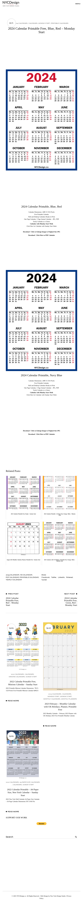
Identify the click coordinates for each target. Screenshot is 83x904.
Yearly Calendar (14, 580)
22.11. (11, 23)
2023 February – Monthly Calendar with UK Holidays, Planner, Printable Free (60, 707)
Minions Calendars (17, 677)
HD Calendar (26, 575)
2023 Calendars (54, 694)
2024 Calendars (21, 23)
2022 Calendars (17, 674)
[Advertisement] (41, 53)
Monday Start (44, 23)
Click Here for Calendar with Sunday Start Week (42, 226)
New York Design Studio (57, 896)
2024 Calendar (12, 575)
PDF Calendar (12, 577)
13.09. (11, 628)
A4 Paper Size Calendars (30, 782)
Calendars (33, 23)
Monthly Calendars (51, 699)
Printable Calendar (29, 577)
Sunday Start (31, 677)
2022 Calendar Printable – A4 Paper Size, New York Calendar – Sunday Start (23, 792)
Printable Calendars (59, 23)
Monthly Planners (69, 699)
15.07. (48, 628)
